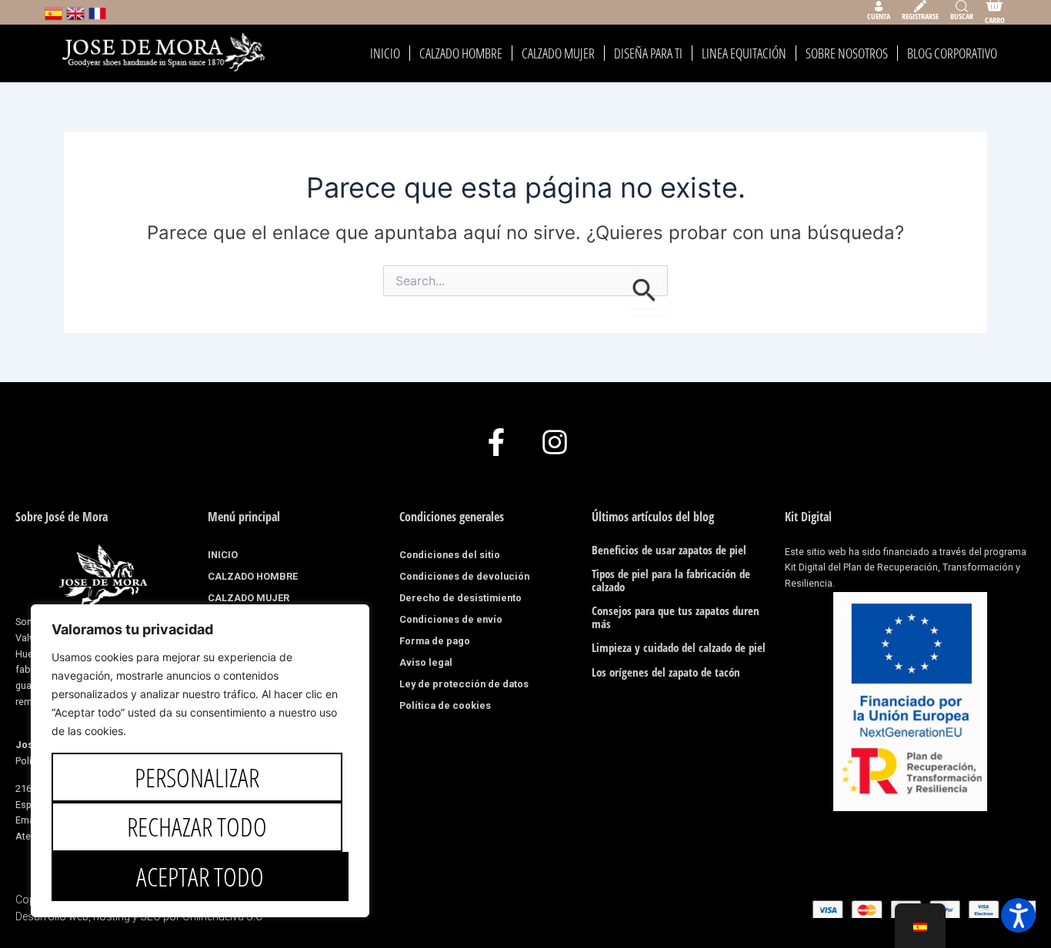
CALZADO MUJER (558, 53)
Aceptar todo (200, 876)
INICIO (385, 53)
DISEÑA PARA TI (648, 53)
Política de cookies (445, 705)
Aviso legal (425, 662)
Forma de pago (434, 641)
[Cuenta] (878, 6)
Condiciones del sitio (449, 554)
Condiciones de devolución (464, 576)
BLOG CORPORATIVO (952, 53)
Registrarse (920, 16)
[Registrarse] (920, 6)
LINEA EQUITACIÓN (744, 53)
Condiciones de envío (450, 619)
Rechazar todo (197, 826)
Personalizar (197, 777)
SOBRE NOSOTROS (847, 53)
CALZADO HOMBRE (460, 53)
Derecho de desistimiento (460, 598)
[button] (1018, 915)
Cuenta (878, 16)
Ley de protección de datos (464, 684)
